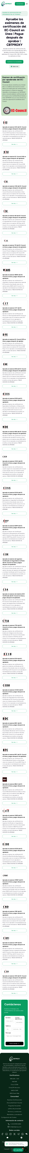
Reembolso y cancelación (14, 1114)
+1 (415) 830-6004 (15, 1124)
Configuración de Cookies (8, 1117)
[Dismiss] (26, 1143)
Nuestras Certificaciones (14, 1100)
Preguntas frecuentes (14, 1105)
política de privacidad (14, 1108)
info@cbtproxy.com (15, 1127)
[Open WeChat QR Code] (26, 1134)
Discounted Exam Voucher (14, 1103)
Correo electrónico (18, 1018)
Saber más (15, 66)
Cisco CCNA (14, 1084)
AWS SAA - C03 (14, 1078)
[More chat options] (26, 1150)
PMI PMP (14, 1081)
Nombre (8, 1017)
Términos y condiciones (14, 1111)
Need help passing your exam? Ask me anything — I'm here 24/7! (16, 1144)
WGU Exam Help (14, 1093)
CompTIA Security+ (14, 1087)
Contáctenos (19, 3)
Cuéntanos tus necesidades (14, 61)
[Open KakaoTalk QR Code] (7, 1138)
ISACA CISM (14, 1090)
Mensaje (8, 1033)
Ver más (14, 144)
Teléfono (8, 1026)
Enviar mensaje (13, 1043)
